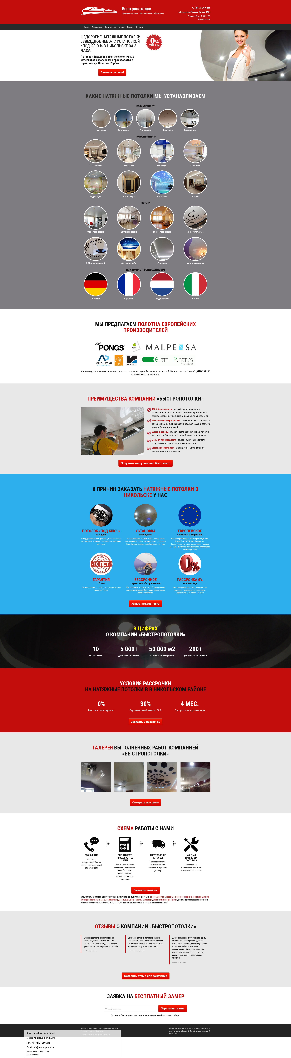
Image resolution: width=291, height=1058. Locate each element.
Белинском (158, 900)
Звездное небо (128, 263)
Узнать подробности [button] (145, 603)
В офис (195, 196)
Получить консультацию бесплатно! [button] (145, 463)
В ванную (162, 165)
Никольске (94, 900)
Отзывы (130, 27)
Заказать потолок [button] (145, 890)
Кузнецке (85, 900)
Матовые (101, 129)
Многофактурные (195, 263)
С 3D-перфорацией (95, 263)
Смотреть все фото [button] (145, 802)
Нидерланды (162, 298)
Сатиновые (123, 129)
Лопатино (161, 897)
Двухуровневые (129, 231)
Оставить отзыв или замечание (145, 975)
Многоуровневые (162, 231)
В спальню (195, 165)
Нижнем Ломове (170, 900)
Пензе (153, 897)
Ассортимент (97, 27)
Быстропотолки (136, 8)
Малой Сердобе (116, 900)
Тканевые (168, 129)
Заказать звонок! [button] (112, 72)
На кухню (129, 165)
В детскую (95, 196)
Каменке (205, 897)
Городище (170, 897)
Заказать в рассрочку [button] (145, 721)
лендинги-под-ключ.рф (102, 1034)
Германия (95, 298)
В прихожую (129, 196)
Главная (86, 27)
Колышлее (103, 900)
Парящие (162, 263)
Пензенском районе (183, 897)
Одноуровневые (95, 231)
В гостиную (96, 165)
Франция (128, 298)
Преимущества (110, 27)
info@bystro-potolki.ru (43, 1047)
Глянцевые (145, 129)
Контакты (139, 27)
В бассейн (162, 196)
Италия (195, 298)
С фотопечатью (195, 231)
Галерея (121, 27)
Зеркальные (190, 129)
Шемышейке (128, 900)
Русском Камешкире (143, 900)
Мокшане (197, 897)
